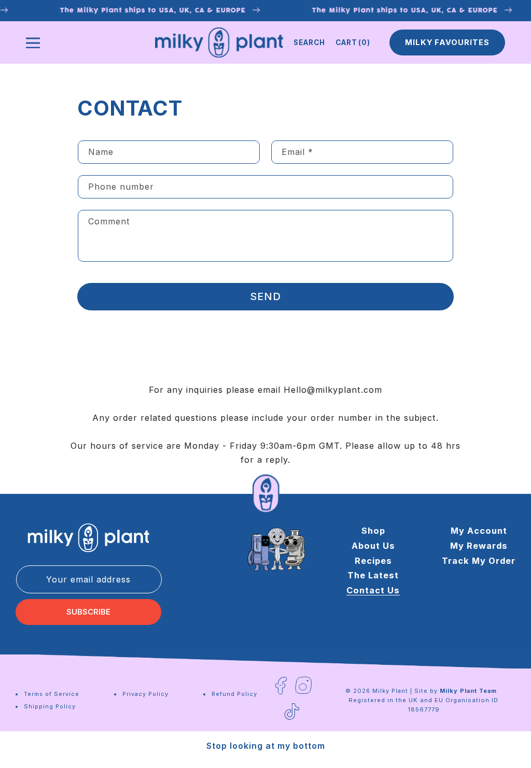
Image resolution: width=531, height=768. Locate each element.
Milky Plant (390, 690)
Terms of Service (51, 694)
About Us (373, 546)
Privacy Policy (145, 694)
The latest (373, 575)
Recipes (373, 561)
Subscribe (88, 612)
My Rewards (479, 546)
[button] (309, 42)
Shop (373, 530)
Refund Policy (234, 694)
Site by (455, 690)
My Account (479, 530)
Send (265, 296)
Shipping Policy (50, 706)
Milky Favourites (447, 42)
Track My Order (478, 561)
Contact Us (373, 590)
